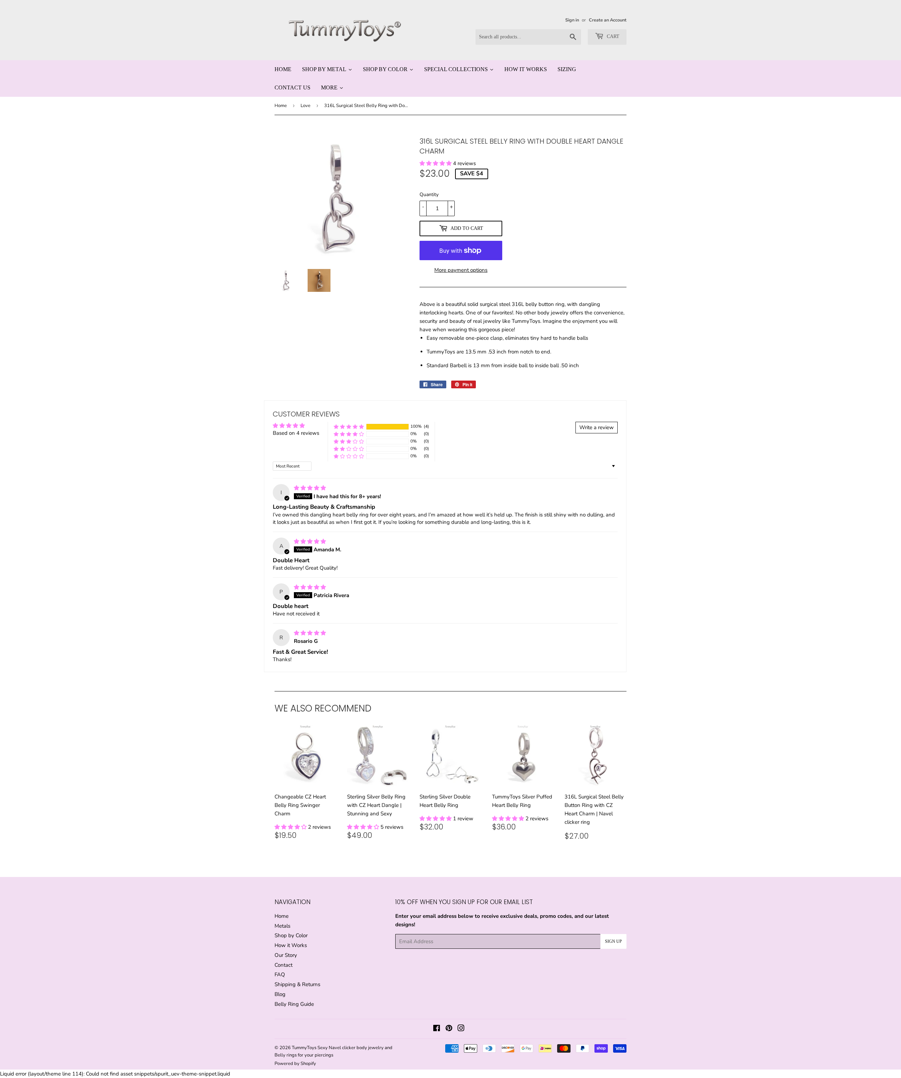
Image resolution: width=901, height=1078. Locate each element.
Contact (283, 965)
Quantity (429, 194)
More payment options (460, 270)
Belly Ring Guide (294, 1004)
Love (305, 105)
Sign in (572, 20)
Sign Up (613, 941)
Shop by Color (291, 935)
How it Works (291, 945)
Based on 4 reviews (296, 433)
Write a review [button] (596, 427)
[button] (436, 163)
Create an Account (607, 20)
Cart (612, 36)
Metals (282, 925)
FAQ (280, 974)
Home (281, 105)
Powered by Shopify (295, 1063)
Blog (280, 994)
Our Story (286, 955)
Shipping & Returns (297, 984)
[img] (310, 487)
